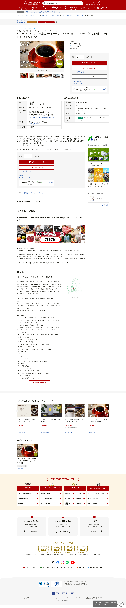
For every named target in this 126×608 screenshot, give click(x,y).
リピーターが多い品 (23, 498)
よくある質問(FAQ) (62, 531)
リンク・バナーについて (50, 598)
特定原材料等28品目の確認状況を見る (42, 117)
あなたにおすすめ (56, 7)
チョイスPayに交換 (93, 498)
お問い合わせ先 (78, 83)
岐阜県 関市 (21, 468)
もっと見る (105, 205)
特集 (65, 7)
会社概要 (26, 598)
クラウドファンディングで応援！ (96, 493)
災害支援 (81, 567)
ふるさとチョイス (31, 567)
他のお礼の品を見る (36, 124)
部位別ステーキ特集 (68, 503)
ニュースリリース (36, 598)
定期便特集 (78, 503)
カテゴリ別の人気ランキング (25, 493)
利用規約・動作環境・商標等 (94, 598)
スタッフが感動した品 (46, 498)
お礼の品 (23, 8)
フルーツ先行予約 (45, 503)
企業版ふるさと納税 (96, 567)
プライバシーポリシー (65, 598)
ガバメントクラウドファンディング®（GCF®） (57, 567)
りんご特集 (67, 498)
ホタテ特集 (78, 498)
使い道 (73, 8)
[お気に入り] (121, 604)
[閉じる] (115, 602)
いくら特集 (78, 493)
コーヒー (34, 193)
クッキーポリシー (78, 598)
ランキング (45, 7)
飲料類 (26, 193)
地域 (35, 8)
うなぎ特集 (67, 493)
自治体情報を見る (40, 382)
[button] (56, 22)
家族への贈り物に (92, 503)
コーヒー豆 (42, 193)
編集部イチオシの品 (46, 493)
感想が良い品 (21, 503)
